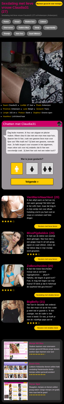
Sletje (37, 28)
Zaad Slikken (34, 34)
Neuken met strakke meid (47, 328)
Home (6, 22)
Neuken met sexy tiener (47, 259)
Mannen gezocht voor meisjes (49, 4)
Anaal (17, 22)
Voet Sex (19, 34)
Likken (43, 22)
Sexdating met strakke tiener (47, 295)
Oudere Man (24, 28)
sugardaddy (50, 28)
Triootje (7, 34)
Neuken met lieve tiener (47, 226)
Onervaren (8, 28)
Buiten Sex (30, 22)
